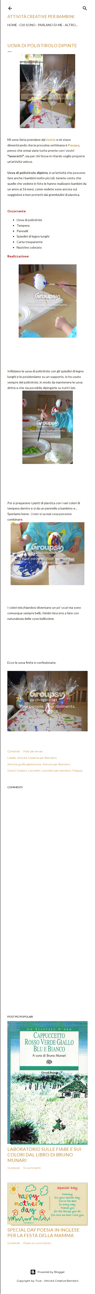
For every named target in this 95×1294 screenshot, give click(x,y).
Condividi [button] (13, 751)
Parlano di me (50, 25)
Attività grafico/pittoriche (24, 764)
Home (12, 25)
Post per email (32, 751)
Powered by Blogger (51, 1272)
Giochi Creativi (17, 770)
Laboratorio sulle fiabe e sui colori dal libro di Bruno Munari (44, 1154)
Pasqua (73, 145)
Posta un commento (37, 1243)
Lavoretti (34, 770)
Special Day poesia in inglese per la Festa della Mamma (43, 1232)
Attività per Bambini (56, 764)
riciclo (50, 140)
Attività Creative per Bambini (36, 758)
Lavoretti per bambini (56, 770)
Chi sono (27, 25)
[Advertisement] (47, 955)
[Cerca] (85, 7)
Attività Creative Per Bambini (40, 16)
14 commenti (32, 1168)
